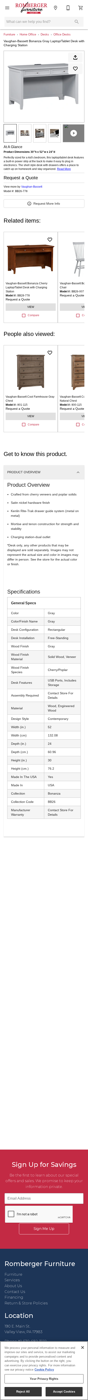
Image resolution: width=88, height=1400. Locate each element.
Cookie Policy (44, 1369)
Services (12, 1280)
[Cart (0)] (80, 7)
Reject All (23, 1391)
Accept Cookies (64, 1391)
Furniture (9, 34)
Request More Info (46, 203)
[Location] (55, 7)
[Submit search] (77, 22)
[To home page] (31, 7)
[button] (7, 7)
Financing (14, 1297)
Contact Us (15, 1292)
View (30, 307)
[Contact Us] (68, 7)
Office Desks (62, 34)
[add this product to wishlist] (75, 68)
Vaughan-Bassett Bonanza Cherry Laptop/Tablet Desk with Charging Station (26, 287)
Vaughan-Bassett (31, 186)
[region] (44, 1370)
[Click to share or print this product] (75, 57)
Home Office (28, 34)
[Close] (83, 1347)
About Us (13, 1286)
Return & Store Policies (26, 1303)
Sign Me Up (44, 1229)
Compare (33, 315)
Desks (45, 34)
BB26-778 (21, 191)
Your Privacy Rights (44, 1378)
